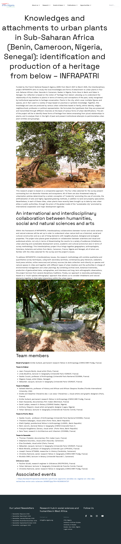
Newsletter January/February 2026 (23, 518)
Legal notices (68, 529)
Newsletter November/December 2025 (24, 520)
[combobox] (114, 5)
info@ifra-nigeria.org (46, 520)
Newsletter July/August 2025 (21, 525)
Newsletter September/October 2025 (24, 523)
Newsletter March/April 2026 (21, 516)
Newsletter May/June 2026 (20, 514)
